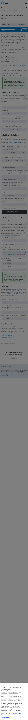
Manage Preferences (6, 717)
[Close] (26, 685)
